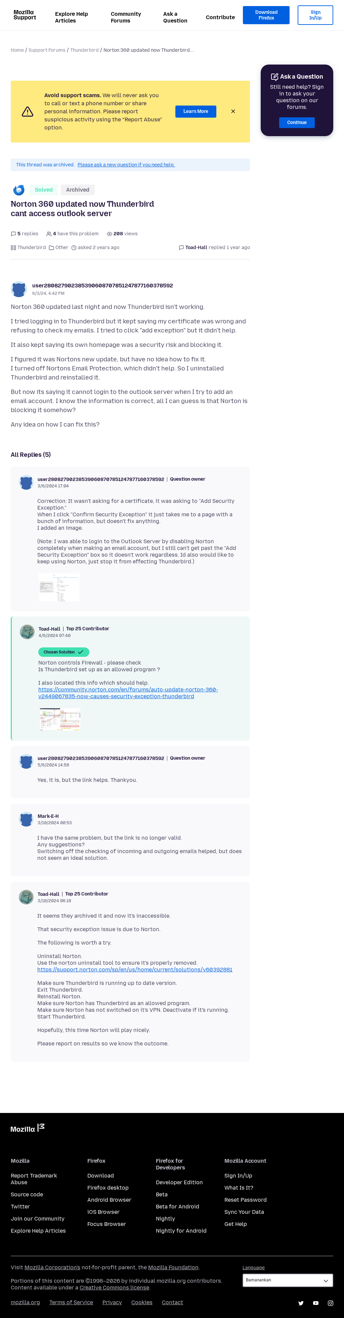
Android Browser (109, 1200)
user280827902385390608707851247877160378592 (102, 285)
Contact (172, 1302)
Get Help (235, 1224)
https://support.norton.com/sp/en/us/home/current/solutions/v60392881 (134, 969)
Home (17, 50)
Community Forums (126, 17)
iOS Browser (103, 1212)
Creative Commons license (114, 1287)
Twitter (20, 1206)
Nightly (165, 1218)
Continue (297, 122)
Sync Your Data (244, 1212)
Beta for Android (177, 1206)
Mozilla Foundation (173, 1267)
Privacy (112, 1302)
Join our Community (37, 1218)
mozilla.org (25, 1302)
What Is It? (238, 1188)
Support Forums (47, 50)
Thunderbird (84, 50)
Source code (27, 1194)
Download (100, 1175)
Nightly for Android (181, 1231)
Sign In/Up (315, 15)
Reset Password (245, 1200)
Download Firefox (266, 15)
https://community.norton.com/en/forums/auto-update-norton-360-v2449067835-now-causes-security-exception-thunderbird (128, 693)
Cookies (142, 1302)
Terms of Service (71, 1302)
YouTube (315, 1303)
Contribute (220, 17)
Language (254, 1268)
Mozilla (27, 1129)
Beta (162, 1194)
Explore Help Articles (71, 17)
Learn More (195, 111)
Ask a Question (175, 17)
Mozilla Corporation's (52, 1267)
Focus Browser (106, 1224)
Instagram (330, 1303)
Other (62, 247)
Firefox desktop (108, 1188)
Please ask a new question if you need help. (126, 165)
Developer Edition (179, 1182)
